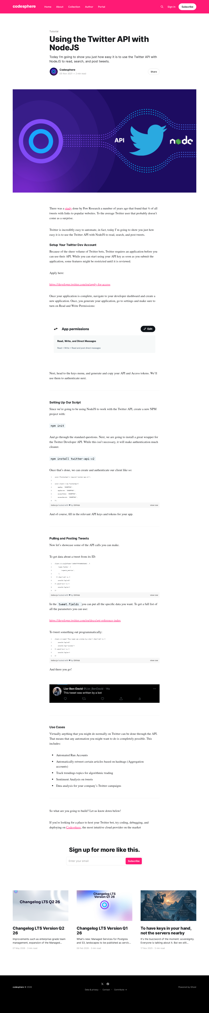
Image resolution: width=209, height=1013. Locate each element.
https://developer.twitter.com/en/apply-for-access (79, 284)
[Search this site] (162, 6)
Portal (101, 6)
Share (154, 71)
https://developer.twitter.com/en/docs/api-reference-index (85, 620)
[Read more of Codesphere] (53, 71)
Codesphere (67, 69)
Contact (106, 989)
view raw (154, 505)
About (59, 6)
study (68, 208)
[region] (104, 489)
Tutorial (53, 31)
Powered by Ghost (187, 987)
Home (47, 6)
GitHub (77, 505)
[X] (102, 984)
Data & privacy (91, 989)
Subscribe (187, 6)
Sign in (171, 6)
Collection (74, 6)
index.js (54, 505)
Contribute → (120, 989)
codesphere (24, 6)
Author (89, 6)
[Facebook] (108, 984)
